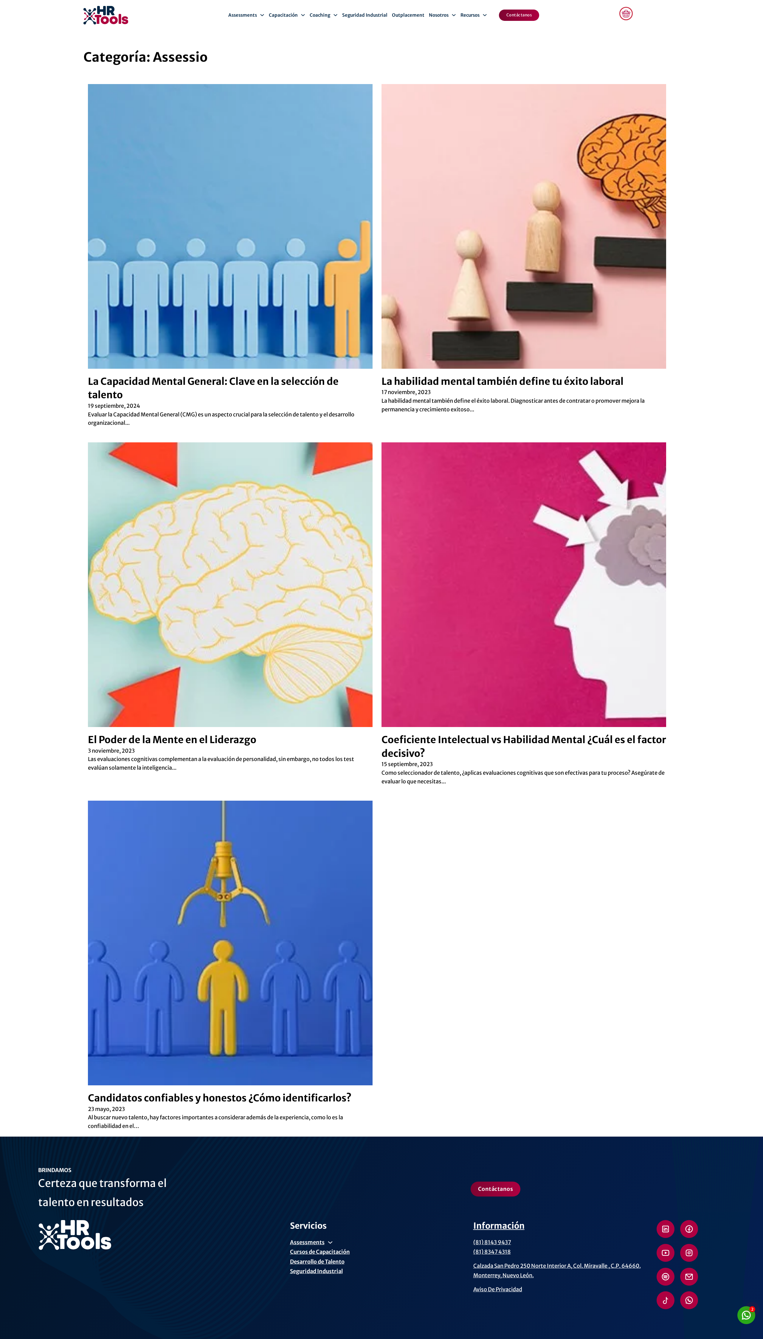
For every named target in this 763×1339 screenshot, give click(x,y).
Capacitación (283, 15)
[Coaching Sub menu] (335, 15)
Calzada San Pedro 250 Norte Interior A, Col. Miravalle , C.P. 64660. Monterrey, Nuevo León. (557, 1270)
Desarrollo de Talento (317, 1261)
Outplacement (408, 15)
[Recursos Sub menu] (485, 15)
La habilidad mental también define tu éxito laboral (503, 381)
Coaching (320, 15)
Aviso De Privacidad (497, 1289)
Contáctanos (519, 15)
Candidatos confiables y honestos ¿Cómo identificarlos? (219, 1098)
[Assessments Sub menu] (262, 15)
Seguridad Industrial (364, 15)
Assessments (242, 15)
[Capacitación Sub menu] (303, 15)
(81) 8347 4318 (492, 1251)
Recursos (470, 15)
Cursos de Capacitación (320, 1251)
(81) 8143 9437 (492, 1242)
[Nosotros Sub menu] (454, 15)
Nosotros (439, 15)
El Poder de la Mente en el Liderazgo (172, 740)
